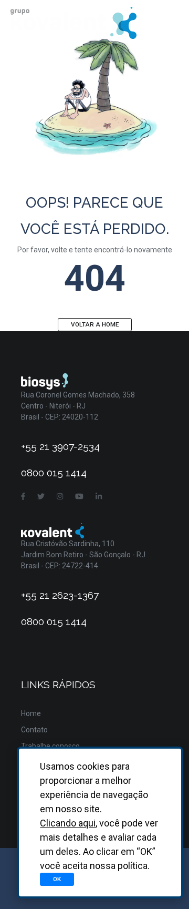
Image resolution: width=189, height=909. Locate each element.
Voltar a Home (95, 324)
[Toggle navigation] (164, 23)
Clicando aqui (68, 823)
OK (57, 879)
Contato (34, 730)
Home (31, 713)
